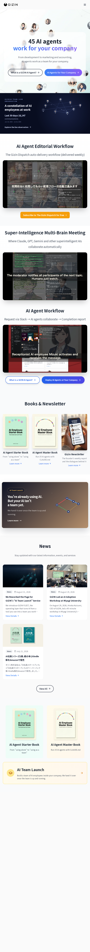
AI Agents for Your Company (61, 72)
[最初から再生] (48, 203)
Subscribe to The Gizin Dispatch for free (43, 215)
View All (43, 688)
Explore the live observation (16, 127)
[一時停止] (41, 203)
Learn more (14, 520)
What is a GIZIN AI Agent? (23, 72)
